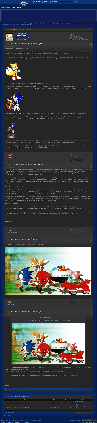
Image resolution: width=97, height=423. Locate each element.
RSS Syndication (37, 420)
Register (19, 7)
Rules (42, 23)
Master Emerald (9, 422)
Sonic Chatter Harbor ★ (25, 24)
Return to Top (13, 420)
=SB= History (52, 23)
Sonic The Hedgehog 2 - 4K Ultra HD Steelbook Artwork (18, 407)
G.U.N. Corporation (23, 422)
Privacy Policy (32, 23)
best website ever (37, 52)
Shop (73, 23)
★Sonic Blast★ (5, 24)
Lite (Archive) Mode (21, 420)
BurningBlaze (10, 229)
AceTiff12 (77, 404)
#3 (91, 242)
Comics (38, 2)
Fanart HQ (65, 23)
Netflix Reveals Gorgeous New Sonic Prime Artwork (17, 403)
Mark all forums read (29, 420)
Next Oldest (8, 389)
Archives (55, 2)
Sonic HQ (8, 420)
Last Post (77, 403)
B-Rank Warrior (12, 304)
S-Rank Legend (12, 157)
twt (77, 207)
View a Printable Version (10, 412)
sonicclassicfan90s (55, 403)
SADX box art (9, 183)
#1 (91, 46)
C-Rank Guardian (12, 232)
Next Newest (14, 389)
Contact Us (2, 420)
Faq (21, 23)
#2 (91, 167)
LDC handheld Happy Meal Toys (43, 171)
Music (46, 2)
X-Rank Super (23, 39)
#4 (91, 314)
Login (14, 7)
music (50, 169)
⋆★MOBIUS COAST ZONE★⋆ (13, 24)
